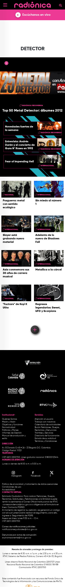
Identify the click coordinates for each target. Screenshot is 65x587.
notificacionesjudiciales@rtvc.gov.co (19, 529)
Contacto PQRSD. (16, 507)
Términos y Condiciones (46, 441)
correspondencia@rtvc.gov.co (17, 505)
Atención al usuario (44, 419)
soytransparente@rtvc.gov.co (16, 538)
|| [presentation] (6, 63)
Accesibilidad (9, 490)
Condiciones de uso (11, 487)
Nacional (9, 195)
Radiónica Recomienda (32, 105)
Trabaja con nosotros (45, 422)
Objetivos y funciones (12, 425)
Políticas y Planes (10, 430)
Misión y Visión (8, 422)
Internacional (47, 165)
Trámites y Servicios (44, 433)
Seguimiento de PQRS (22, 516)
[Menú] (5, 5)
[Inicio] (32, 4)
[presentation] (5, 86)
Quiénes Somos (9, 419)
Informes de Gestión (12, 433)
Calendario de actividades (48, 425)
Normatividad (8, 427)
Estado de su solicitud (45, 438)
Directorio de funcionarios (47, 436)
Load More (34, 324)
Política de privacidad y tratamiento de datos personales (30, 484)
